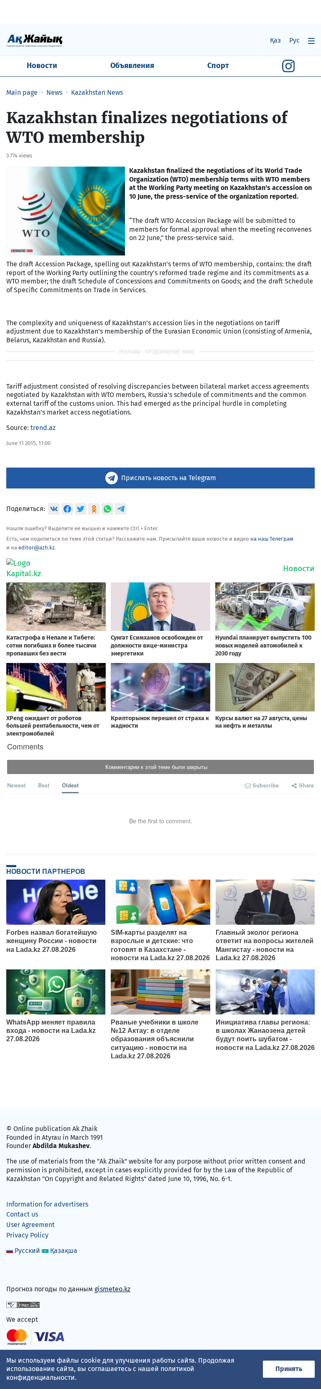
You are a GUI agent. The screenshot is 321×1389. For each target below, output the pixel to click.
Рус (294, 40)
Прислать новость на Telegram (168, 478)
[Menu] (311, 40)
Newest (16, 785)
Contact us (22, 1214)
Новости (42, 65)
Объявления (132, 65)
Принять (288, 1369)
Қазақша (63, 1251)
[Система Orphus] (23, 1304)
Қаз (275, 40)
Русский (27, 1251)
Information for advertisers (47, 1204)
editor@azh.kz (36, 547)
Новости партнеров (45, 871)
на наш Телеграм (271, 539)
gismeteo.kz (112, 1289)
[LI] (24, 1271)
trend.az (43, 428)
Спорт (218, 65)
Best (43, 785)
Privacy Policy (27, 1235)
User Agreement (30, 1225)
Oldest (70, 785)
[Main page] (34, 40)
